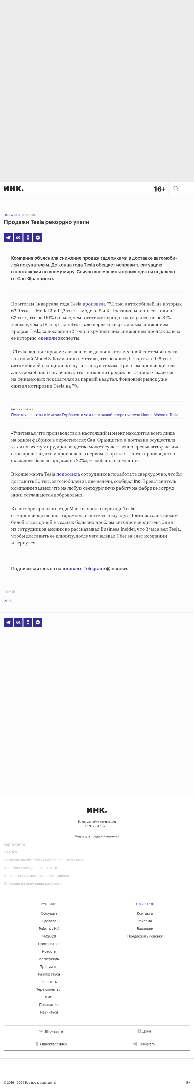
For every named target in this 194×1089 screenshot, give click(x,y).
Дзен (146, 1031)
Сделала (49, 921)
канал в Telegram (85, 568)
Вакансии (145, 929)
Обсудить (49, 913)
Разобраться (49, 974)
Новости (12, 215)
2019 (8, 601)
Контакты (145, 913)
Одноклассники (53, 1044)
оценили (47, 338)
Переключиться (49, 989)
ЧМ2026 (49, 936)
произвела (94, 304)
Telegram (146, 1044)
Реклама (145, 921)
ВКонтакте (53, 1032)
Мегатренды (49, 959)
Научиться (49, 1012)
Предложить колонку (145, 936)
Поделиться (49, 1005)
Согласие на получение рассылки (33, 884)
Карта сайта (14, 844)
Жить (49, 997)
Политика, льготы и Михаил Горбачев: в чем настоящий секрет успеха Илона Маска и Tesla (94, 415)
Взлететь (49, 982)
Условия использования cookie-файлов (36, 876)
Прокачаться (49, 944)
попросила (68, 474)
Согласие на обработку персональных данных (43, 860)
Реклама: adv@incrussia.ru (97, 821)
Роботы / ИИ (49, 929)
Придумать (49, 967)
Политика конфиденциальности (30, 868)
